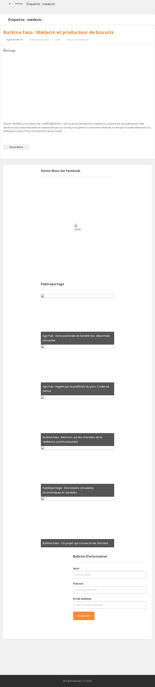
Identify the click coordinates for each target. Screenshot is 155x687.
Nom (76, 569)
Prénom (78, 584)
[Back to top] (142, 678)
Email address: (82, 599)
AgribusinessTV (14, 40)
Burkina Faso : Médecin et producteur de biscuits (58, 32)
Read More (16, 147)
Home (19, 3)
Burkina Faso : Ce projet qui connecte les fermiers (75, 543)
